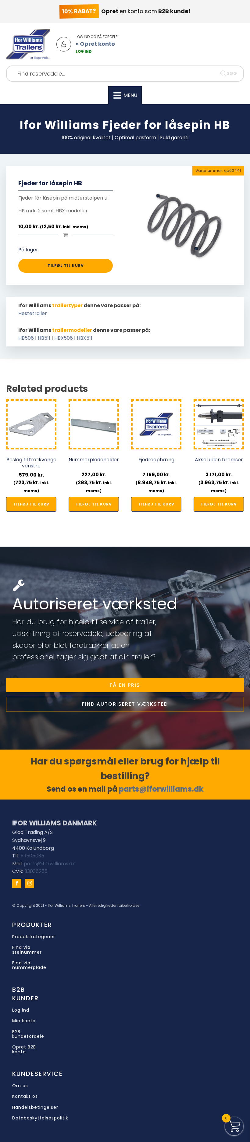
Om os (20, 1085)
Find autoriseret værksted (125, 704)
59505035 (32, 855)
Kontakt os (25, 1096)
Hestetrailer (32, 313)
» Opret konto (95, 44)
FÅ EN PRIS (125, 685)
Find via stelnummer (27, 950)
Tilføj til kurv (66, 265)
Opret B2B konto (24, 1049)
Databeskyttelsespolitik (40, 1118)
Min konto (24, 1021)
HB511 (44, 338)
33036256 (36, 871)
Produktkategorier (33, 937)
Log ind (20, 1010)
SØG (232, 73)
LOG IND (84, 51)
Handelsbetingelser (35, 1107)
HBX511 (84, 338)
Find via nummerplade (29, 965)
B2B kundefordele (28, 1034)
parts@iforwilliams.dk (161, 789)
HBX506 (63, 338)
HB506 (26, 338)
